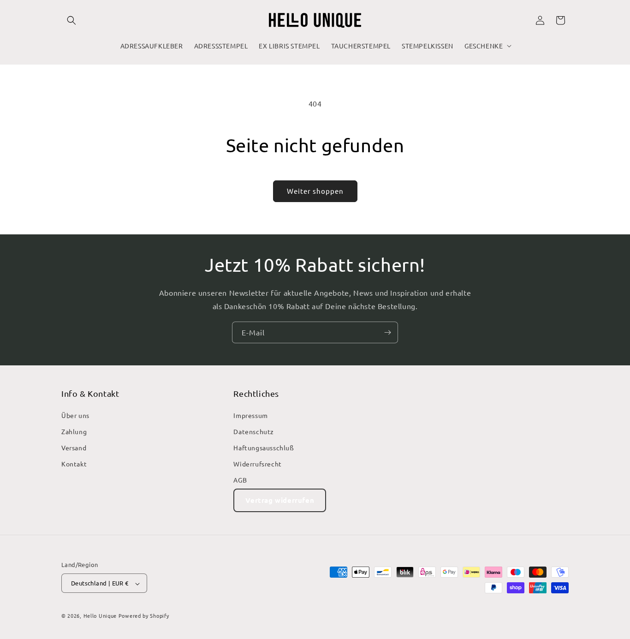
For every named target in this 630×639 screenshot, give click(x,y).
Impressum (250, 415)
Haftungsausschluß (263, 447)
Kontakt (74, 464)
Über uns (75, 415)
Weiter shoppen (315, 190)
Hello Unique (100, 616)
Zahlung (74, 431)
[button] (71, 20)
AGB (240, 480)
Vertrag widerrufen (279, 499)
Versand (73, 447)
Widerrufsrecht (257, 464)
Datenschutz (253, 431)
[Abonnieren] (387, 332)
